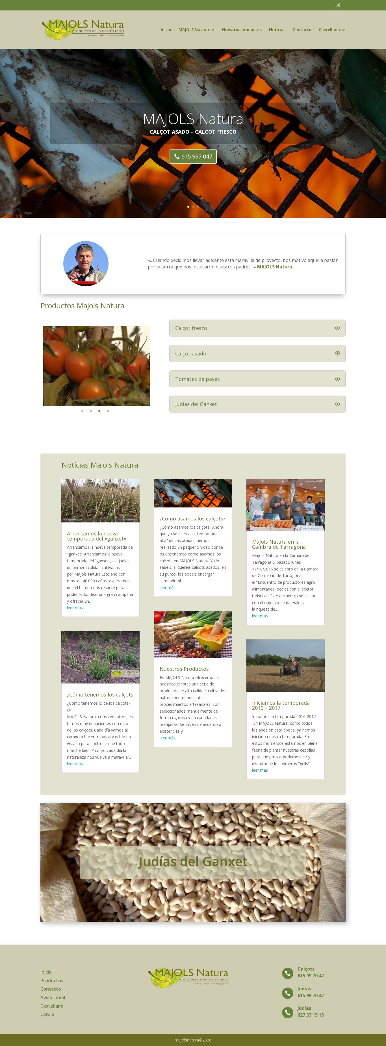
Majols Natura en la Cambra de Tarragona (279, 544)
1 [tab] (82, 411)
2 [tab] (91, 411)
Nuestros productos (242, 30)
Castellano (329, 30)
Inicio (166, 30)
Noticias (277, 30)
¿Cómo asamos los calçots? (192, 518)
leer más (75, 607)
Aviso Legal (52, 998)
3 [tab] (99, 411)
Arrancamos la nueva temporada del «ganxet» (96, 536)
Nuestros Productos (184, 668)
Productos (51, 981)
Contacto (302, 30)
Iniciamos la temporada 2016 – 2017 (281, 705)
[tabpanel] (96, 366)
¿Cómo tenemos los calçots (100, 694)
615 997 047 (196, 156)
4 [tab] (108, 411)
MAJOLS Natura (194, 30)
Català (47, 1014)
